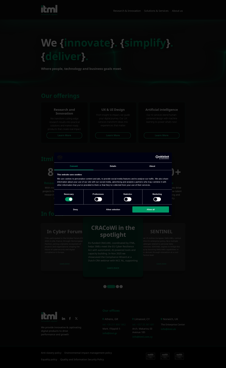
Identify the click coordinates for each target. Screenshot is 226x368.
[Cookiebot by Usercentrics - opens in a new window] (157, 157)
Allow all (151, 209)
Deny (75, 209)
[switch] (98, 199)
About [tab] (152, 166)
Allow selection (113, 209)
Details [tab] (113, 166)
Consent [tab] (74, 166)
